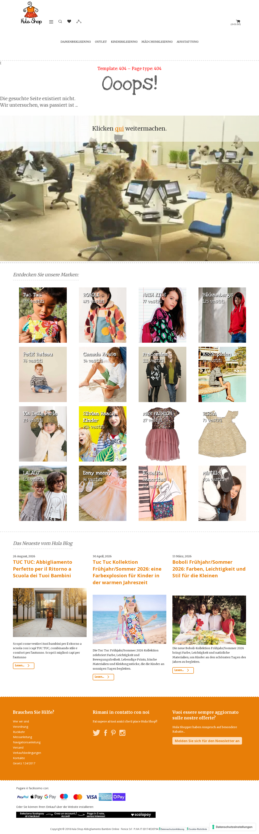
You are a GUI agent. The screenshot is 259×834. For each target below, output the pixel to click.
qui (119, 128)
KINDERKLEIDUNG (124, 42)
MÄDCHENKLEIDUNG (157, 42)
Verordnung (20, 727)
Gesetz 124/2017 (24, 763)
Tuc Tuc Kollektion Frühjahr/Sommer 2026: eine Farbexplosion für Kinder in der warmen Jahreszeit (127, 572)
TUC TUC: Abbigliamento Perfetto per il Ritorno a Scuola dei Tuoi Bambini (42, 568)
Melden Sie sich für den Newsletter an (207, 740)
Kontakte (19, 758)
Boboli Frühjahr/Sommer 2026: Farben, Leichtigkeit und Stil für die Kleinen (209, 568)
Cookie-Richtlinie (198, 829)
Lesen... (20, 665)
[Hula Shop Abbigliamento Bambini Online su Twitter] (96, 733)
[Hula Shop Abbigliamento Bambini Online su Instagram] (122, 733)
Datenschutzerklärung (172, 829)
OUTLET (101, 42)
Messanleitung (22, 737)
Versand (18, 747)
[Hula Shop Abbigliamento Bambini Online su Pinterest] (113, 733)
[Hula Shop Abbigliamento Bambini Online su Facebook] (105, 733)
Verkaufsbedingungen (27, 753)
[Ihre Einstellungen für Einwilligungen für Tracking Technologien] (232, 827)
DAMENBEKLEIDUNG (76, 42)
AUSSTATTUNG (187, 42)
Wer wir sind (21, 721)
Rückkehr (19, 732)
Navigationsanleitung (26, 742)
